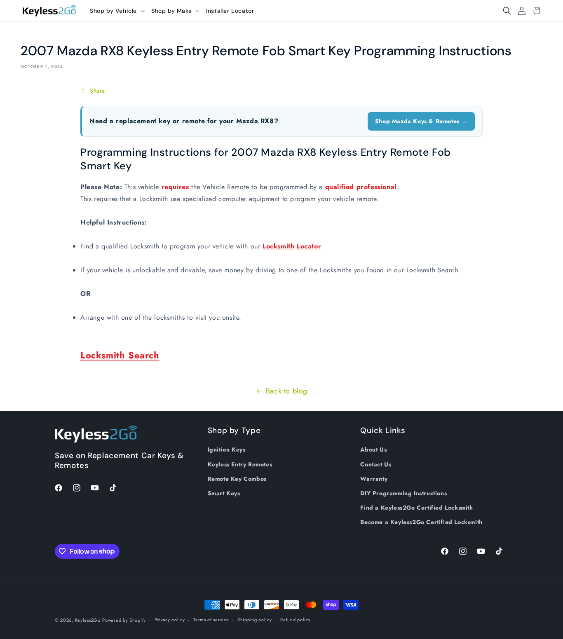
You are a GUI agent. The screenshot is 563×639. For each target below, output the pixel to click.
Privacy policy (170, 619)
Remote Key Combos (237, 479)
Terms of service (211, 619)
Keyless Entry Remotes (240, 464)
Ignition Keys (227, 449)
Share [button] (97, 91)
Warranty (373, 479)
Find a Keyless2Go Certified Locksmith (416, 507)
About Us (373, 449)
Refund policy (295, 619)
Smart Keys (224, 493)
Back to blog (286, 391)
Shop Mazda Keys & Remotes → (421, 121)
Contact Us (375, 464)
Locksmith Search (120, 355)
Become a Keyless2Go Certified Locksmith (421, 522)
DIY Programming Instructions (403, 493)
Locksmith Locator (292, 246)
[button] (117, 11)
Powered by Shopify (124, 620)
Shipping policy (254, 619)
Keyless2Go (88, 620)
